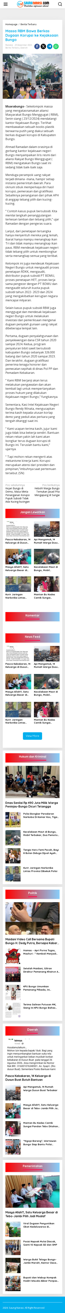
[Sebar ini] (37, 46)
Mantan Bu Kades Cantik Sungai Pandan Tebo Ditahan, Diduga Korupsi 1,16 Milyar (45, 596)
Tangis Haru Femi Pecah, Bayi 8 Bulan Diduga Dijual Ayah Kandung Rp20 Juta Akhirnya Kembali (41, 851)
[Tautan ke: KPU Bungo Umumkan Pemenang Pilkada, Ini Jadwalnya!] (13, 992)
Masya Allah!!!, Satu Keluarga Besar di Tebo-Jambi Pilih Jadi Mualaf (18, 568)
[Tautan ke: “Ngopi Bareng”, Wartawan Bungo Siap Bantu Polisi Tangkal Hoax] (13, 1146)
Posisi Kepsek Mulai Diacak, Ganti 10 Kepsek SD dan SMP (40, 1243)
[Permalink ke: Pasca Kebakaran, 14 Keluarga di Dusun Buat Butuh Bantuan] (18, 528)
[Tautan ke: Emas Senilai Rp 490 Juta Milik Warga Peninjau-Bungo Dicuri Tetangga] (32, 782)
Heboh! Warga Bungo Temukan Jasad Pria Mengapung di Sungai (47, 490)
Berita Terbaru (12, 47)
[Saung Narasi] (33, 4)
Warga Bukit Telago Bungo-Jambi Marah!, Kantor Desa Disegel (40, 1261)
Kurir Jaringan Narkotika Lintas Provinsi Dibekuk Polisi (15, 596)
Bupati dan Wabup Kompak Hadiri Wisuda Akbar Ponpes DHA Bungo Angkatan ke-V (40, 1279)
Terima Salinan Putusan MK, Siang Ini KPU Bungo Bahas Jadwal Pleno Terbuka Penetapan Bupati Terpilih (39, 1006)
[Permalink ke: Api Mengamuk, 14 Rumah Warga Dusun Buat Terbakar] (47, 528)
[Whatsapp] (56, 46)
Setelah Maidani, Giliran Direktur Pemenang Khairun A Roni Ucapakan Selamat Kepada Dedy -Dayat (40, 970)
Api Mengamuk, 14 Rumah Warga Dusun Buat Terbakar (46, 541)
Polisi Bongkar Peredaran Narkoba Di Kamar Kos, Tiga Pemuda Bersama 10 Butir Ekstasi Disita (40, 815)
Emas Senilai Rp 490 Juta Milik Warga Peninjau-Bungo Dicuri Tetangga (31, 804)
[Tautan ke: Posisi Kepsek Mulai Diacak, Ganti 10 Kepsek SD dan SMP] (13, 1247)
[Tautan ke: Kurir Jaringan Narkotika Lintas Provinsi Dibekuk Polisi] (13, 873)
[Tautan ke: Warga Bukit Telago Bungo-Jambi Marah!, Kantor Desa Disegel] (13, 1265)
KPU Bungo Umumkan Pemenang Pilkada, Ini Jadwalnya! (36, 988)
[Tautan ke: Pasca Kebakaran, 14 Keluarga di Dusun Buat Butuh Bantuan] (32, 1055)
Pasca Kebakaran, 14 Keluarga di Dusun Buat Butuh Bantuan (17, 541)
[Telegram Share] (49, 46)
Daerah (24, 47)
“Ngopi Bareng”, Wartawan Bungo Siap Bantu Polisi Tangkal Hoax (39, 1142)
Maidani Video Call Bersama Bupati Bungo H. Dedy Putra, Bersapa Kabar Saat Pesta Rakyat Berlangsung (31, 941)
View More (32, 736)
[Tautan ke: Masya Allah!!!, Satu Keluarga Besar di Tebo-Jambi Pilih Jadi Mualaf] (13, 1110)
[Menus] (5, 4)
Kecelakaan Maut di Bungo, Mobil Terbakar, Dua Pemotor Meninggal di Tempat (46, 568)
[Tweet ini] (43, 46)
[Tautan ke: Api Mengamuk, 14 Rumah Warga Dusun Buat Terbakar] (13, 1092)
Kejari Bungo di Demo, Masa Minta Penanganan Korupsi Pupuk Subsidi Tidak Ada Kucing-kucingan (17, 493)
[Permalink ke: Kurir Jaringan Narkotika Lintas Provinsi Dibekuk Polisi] (18, 583)
